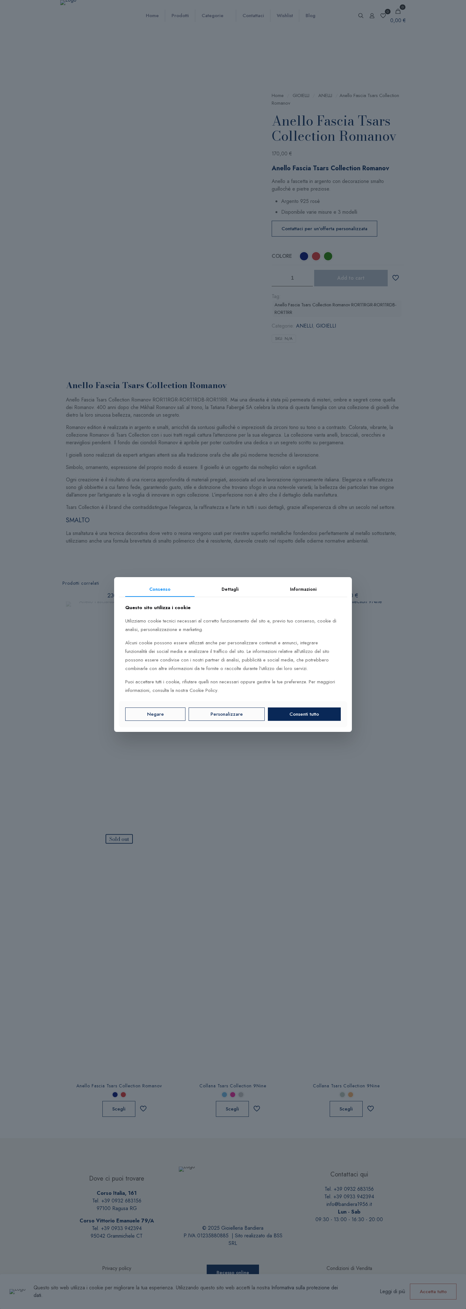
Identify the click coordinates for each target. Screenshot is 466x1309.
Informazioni (303, 589)
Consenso (160, 589)
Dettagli (230, 589)
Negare (155, 714)
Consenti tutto (304, 714)
